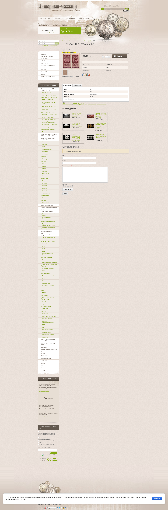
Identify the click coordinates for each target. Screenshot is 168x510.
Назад (65, 193)
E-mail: (64, 160)
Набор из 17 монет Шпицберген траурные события (77, 125)
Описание (77, 85)
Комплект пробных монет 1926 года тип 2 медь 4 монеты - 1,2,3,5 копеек (100, 126)
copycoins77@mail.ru (49, 33)
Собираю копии (44, 443)
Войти (57, 43)
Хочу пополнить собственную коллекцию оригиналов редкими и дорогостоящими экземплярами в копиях (47, 434)
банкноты (69, 104)
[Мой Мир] (87, 75)
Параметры (67, 85)
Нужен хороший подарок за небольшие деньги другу (46, 438)
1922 (64, 104)
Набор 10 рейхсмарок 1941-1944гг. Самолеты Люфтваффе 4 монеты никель (77, 137)
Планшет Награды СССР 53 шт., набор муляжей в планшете (101, 115)
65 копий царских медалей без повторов (76, 115)
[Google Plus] (89, 75)
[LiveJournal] (66, 508)
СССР (75, 104)
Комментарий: (67, 166)
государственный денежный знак (95, 104)
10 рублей (80, 104)
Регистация (45, 45)
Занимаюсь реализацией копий (48, 441)
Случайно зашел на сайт (47, 444)
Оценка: (64, 184)
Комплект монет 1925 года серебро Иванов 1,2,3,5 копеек (100, 137)
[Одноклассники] (85, 75)
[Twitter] (60, 508)
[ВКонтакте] (83, 75)
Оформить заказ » (70, 32)
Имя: (64, 155)
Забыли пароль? (54, 45)
